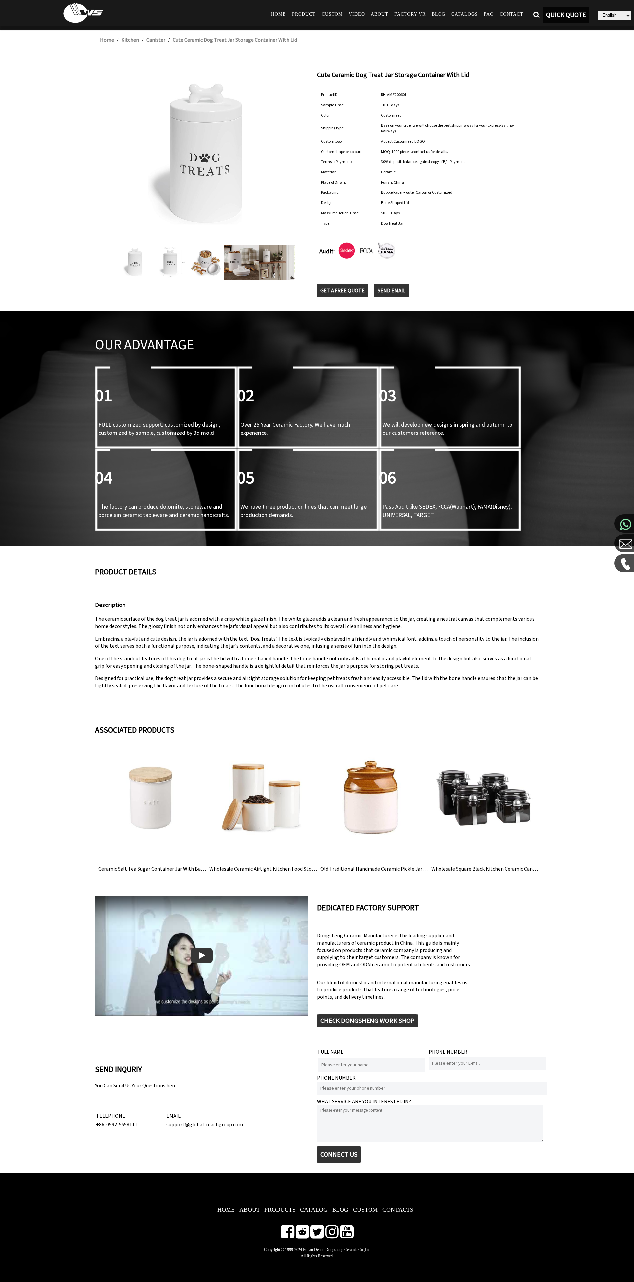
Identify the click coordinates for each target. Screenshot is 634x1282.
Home (278, 14)
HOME (226, 1209)
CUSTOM (365, 1209)
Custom (332, 14)
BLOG (340, 1209)
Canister (155, 40)
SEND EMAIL (391, 290)
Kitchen (130, 40)
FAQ (489, 14)
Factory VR (410, 14)
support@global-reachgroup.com (204, 1124)
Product (304, 14)
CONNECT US (338, 1154)
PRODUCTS (280, 1209)
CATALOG (314, 1209)
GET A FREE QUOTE (342, 290)
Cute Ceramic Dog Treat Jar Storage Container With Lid (235, 40)
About (379, 14)
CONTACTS (397, 1209)
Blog (438, 14)
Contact (511, 14)
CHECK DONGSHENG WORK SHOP (367, 1020)
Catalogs (464, 14)
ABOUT (249, 1209)
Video (357, 14)
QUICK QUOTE (566, 14)
